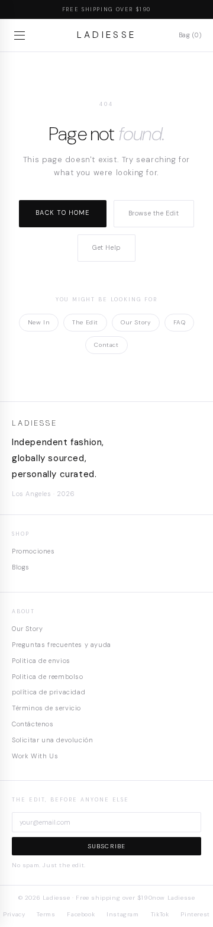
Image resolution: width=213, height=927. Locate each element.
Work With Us (35, 756)
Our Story (135, 322)
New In (39, 322)
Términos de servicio (46, 708)
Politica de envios (41, 660)
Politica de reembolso (47, 676)
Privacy (14, 914)
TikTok (160, 914)
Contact (106, 345)
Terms (46, 914)
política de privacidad (48, 692)
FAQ (179, 322)
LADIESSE (107, 35)
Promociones (33, 551)
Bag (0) (190, 35)
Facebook (81, 914)
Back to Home (62, 212)
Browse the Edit (153, 213)
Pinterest (194, 914)
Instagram (122, 914)
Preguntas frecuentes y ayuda (61, 644)
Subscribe (107, 846)
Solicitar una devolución (52, 740)
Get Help (106, 247)
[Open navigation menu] (21, 35)
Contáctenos (33, 724)
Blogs (21, 567)
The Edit (85, 322)
